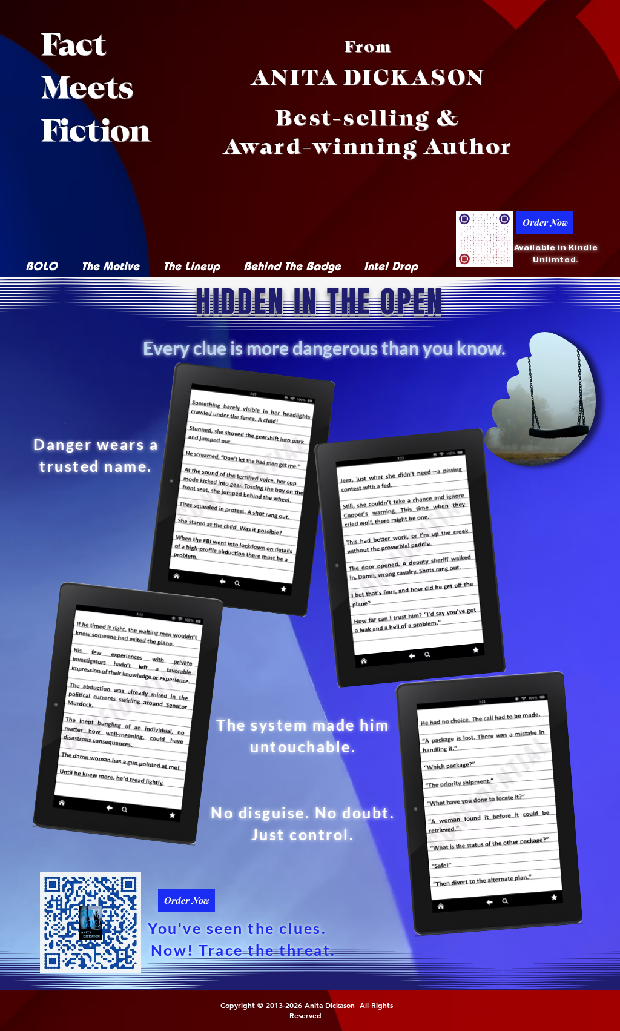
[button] (580, 452)
